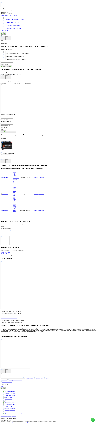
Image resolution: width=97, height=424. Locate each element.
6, (13, 213)
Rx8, (14, 173)
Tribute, (14, 172)
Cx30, (14, 197)
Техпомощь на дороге (10, 410)
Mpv (14, 183)
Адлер (2, 386)
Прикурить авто (8, 397)
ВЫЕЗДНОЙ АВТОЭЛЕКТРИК (13, 28)
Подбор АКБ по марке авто (15, 380)
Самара (2, 31)
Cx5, (14, 194)
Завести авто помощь (7, 382)
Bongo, (14, 204)
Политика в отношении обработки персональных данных (14, 422)
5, (13, 214)
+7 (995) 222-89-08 (12, 15)
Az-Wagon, (15, 208)
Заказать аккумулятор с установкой (8, 416)
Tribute (20, 74)
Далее (2, 131)
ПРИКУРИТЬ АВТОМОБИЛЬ (13, 25)
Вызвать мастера (4, 15)
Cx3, (14, 198)
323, (14, 216)
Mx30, (14, 181)
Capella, (14, 199)
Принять (29, 422)
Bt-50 (14, 200)
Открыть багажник (9, 406)
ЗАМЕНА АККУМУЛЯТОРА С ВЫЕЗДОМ (16, 19)
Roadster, (15, 174)
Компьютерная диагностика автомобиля (14, 413)
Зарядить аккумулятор (10, 391)
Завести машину (8, 399)
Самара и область (39, 378)
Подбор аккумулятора (10, 395)
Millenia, (15, 187)
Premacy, (15, 179)
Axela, (14, 210)
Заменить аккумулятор (10, 393)
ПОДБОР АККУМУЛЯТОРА (12, 22)
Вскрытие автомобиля (10, 408)
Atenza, (14, 211)
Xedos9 (9, 74)
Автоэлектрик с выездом (10, 402)
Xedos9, (14, 170)
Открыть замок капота (10, 404)
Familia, (14, 189)
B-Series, (15, 207)
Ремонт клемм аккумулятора (11, 400)
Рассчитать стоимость (11, 131)
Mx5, (14, 180)
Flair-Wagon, (15, 188)
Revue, (14, 175)
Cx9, (14, 192)
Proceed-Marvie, (16, 178)
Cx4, (14, 195)
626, (14, 212)
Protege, (14, 176)
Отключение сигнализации (11, 411)
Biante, (14, 206)
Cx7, (14, 193)
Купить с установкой (5, 156)
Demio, (14, 191)
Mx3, (14, 182)
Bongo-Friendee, (16, 205)
